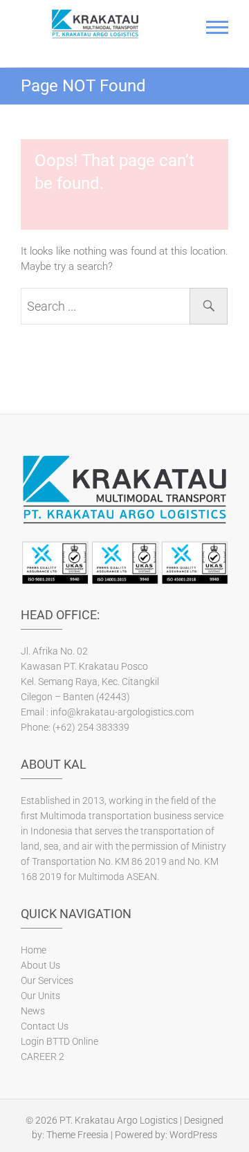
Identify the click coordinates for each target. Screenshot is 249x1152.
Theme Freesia (77, 1134)
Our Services (47, 980)
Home (33, 950)
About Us (40, 965)
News (33, 1010)
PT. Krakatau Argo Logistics (118, 1120)
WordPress (193, 1134)
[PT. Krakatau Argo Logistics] (95, 24)
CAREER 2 (42, 1056)
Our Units (40, 995)
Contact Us (44, 1026)
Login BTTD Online (59, 1041)
